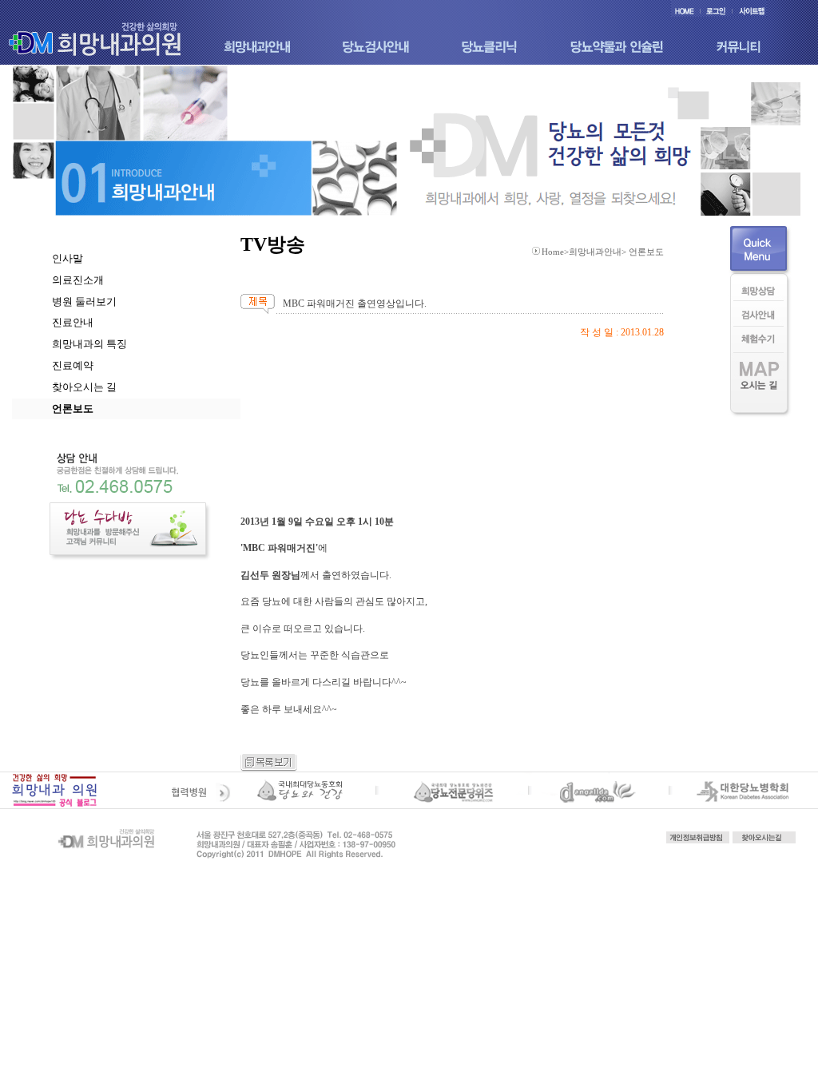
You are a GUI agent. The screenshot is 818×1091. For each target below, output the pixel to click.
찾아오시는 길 (84, 387)
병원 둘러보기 (84, 301)
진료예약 (72, 365)
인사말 (67, 258)
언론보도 (72, 409)
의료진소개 (78, 280)
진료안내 (72, 322)
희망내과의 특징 (89, 344)
